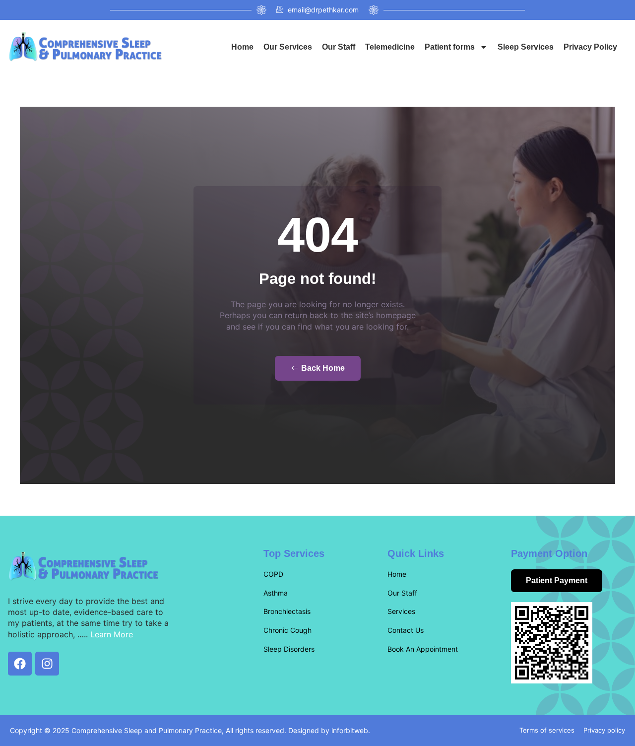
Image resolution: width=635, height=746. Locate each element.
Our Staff (338, 47)
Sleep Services (526, 47)
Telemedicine (390, 47)
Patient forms (450, 47)
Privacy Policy (590, 47)
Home (242, 47)
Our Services (287, 47)
